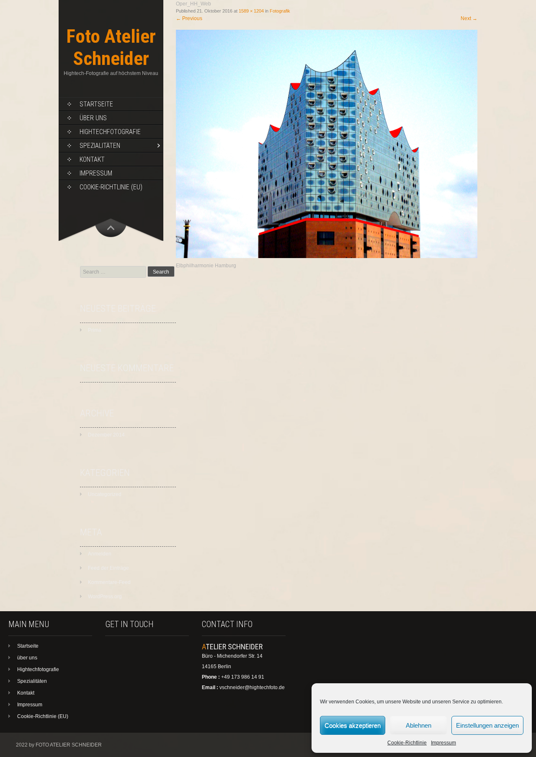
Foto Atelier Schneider (111, 47)
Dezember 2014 (106, 435)
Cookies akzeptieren (353, 725)
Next (469, 18)
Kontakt (92, 159)
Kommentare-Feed (109, 582)
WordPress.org (105, 596)
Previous (189, 18)
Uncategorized (104, 494)
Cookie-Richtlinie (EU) (111, 187)
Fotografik (280, 10)
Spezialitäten (100, 146)
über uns (93, 118)
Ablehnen (418, 725)
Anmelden (99, 554)
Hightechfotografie (110, 132)
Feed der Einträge (108, 568)
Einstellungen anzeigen (487, 725)
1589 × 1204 (251, 10)
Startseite (96, 104)
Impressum (443, 743)
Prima (94, 330)
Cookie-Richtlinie (407, 743)
